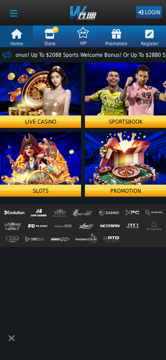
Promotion (116, 43)
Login (151, 12)
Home (16, 43)
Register (149, 43)
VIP (83, 43)
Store (50, 43)
